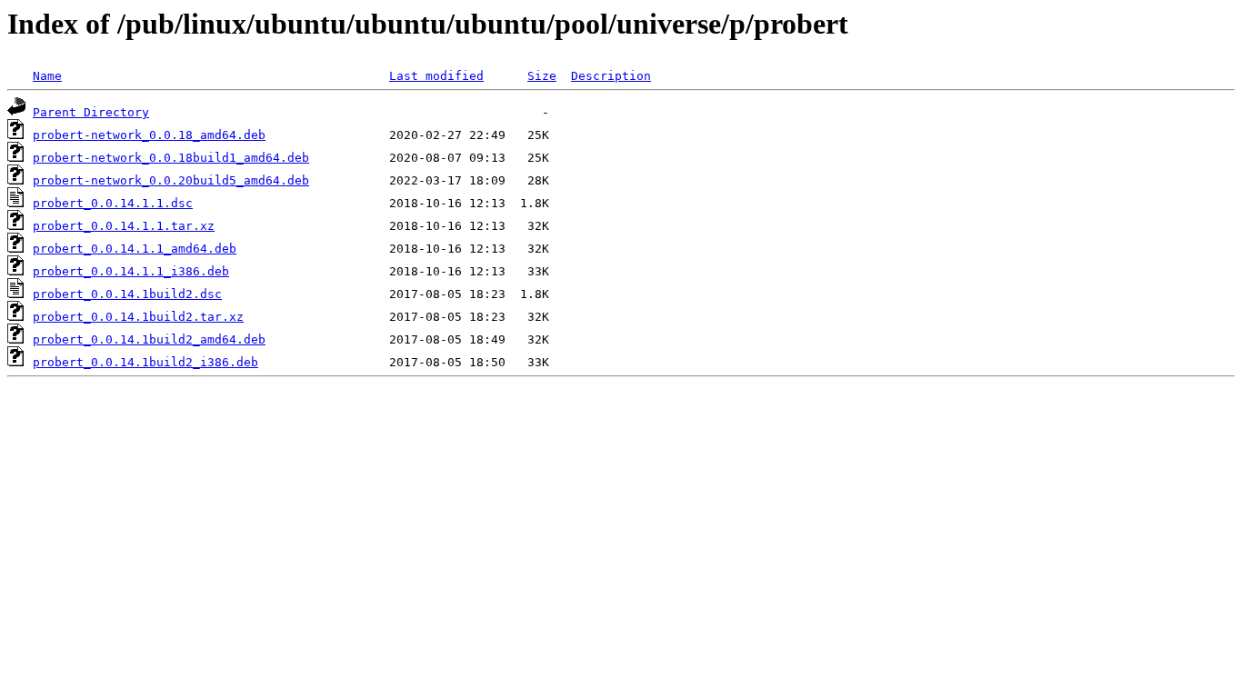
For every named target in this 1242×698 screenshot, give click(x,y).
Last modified (436, 76)
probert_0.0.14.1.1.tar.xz (124, 226)
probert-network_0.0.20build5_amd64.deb (171, 180)
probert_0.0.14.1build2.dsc (127, 294)
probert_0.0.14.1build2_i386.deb (145, 362)
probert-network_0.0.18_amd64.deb (149, 135)
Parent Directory (91, 112)
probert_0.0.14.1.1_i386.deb (131, 271)
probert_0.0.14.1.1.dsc (113, 203)
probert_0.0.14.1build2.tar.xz (138, 317)
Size (541, 76)
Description (611, 76)
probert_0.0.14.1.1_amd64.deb (134, 248)
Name (47, 76)
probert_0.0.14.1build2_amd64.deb (149, 339)
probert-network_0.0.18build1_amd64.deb (171, 158)
